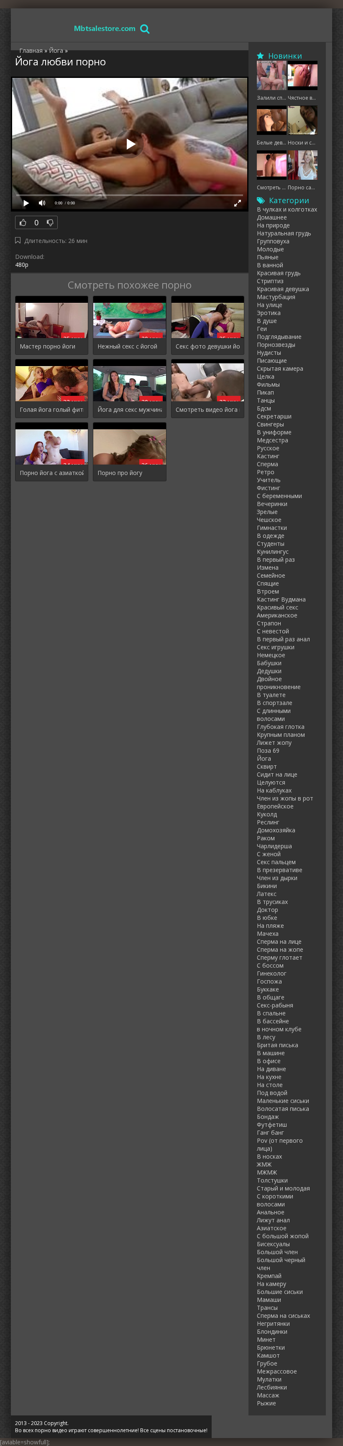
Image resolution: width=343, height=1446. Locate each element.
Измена (268, 567)
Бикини (267, 886)
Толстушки (272, 1180)
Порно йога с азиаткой (52, 473)
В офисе (269, 1061)
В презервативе (279, 870)
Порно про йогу (119, 473)
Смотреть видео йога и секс (208, 409)
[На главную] (105, 28)
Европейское (275, 806)
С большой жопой (283, 1236)
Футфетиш (272, 1124)
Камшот (268, 1355)
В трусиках (272, 902)
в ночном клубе (279, 1029)
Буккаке (268, 989)
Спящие (268, 583)
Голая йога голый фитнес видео (52, 409)
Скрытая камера (280, 368)
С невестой (273, 631)
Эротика (269, 313)
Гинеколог (272, 973)
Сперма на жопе (280, 949)
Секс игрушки (275, 647)
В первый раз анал (283, 639)
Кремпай (269, 1276)
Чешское (269, 520)
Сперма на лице (279, 941)
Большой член (277, 1252)
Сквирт (267, 766)
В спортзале (274, 703)
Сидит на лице (277, 774)
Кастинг (268, 456)
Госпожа (269, 981)
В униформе (274, 432)
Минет (266, 1339)
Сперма (267, 464)
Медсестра (272, 440)
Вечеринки (272, 504)
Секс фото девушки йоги (208, 346)
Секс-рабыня (275, 1005)
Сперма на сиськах (283, 1315)
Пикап (265, 392)
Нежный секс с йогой (127, 346)
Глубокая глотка (281, 727)
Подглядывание (279, 337)
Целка (265, 376)
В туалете (271, 695)
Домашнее (272, 217)
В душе (267, 321)
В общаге (270, 997)
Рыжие (266, 1403)
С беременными (279, 496)
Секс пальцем (276, 862)
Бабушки (269, 663)
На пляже (270, 926)
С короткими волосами (275, 1200)
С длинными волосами (274, 715)
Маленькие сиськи (283, 1101)
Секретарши (274, 416)
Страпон (269, 623)
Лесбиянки (272, 1387)
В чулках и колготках (287, 209)
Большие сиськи (280, 1292)
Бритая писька (277, 1045)
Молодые (270, 249)
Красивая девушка (283, 289)
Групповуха (273, 241)
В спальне (271, 1013)
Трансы (267, 1308)
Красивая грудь (279, 273)
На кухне (269, 1077)
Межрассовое (277, 1371)
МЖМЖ (267, 1172)
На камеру (271, 1284)
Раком (266, 838)
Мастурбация (276, 297)
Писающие (272, 360)
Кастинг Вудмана (281, 599)
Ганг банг (270, 1132)
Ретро (265, 472)
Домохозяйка (276, 830)
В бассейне (273, 1021)
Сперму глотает (279, 957)
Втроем (268, 591)
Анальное (270, 1212)
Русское (268, 448)
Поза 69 (268, 750)
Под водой (272, 1093)
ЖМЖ (264, 1164)
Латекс (266, 894)
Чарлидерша (274, 846)
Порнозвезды (276, 345)
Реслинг (268, 822)
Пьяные (268, 257)
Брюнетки (271, 1347)
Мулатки (269, 1379)
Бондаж (268, 1117)
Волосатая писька (283, 1109)
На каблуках (274, 790)
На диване (271, 1069)
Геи (262, 329)
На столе (270, 1085)
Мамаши (269, 1300)
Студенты (270, 543)
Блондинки (272, 1331)
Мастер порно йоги (47, 346)
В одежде (270, 536)
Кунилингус (273, 551)
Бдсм (264, 408)
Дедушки (269, 671)
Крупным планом (281, 734)
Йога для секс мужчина (129, 409)
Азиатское (272, 1228)
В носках (269, 1156)
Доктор (267, 910)
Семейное (271, 575)
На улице (269, 305)
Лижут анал (273, 1220)
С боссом (270, 965)
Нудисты (269, 352)
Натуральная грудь (284, 233)
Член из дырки (277, 878)
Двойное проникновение (279, 683)
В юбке (267, 918)
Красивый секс (277, 607)
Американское (277, 615)
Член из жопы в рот (285, 798)
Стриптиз (270, 281)
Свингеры (270, 424)
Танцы (266, 400)
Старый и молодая (283, 1188)
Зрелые (267, 512)
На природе (273, 225)
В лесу (266, 1037)
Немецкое (271, 655)
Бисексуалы (273, 1244)
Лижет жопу (274, 742)
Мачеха (268, 933)
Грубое (267, 1363)
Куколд (267, 814)
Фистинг (268, 488)
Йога (264, 758)
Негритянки (273, 1323)
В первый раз (276, 559)
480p (21, 265)
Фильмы (268, 384)
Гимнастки (272, 528)
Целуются (271, 782)
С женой (269, 854)
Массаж (268, 1395)
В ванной (270, 265)
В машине (271, 1053)
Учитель (269, 480)
